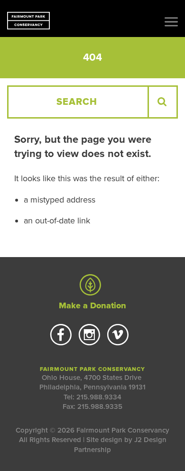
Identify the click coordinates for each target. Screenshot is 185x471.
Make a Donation (92, 305)
